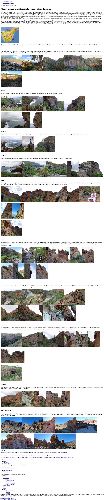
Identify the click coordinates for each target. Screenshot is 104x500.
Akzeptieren (2, 498)
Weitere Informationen (5, 499)
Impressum (13, 499)
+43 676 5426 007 (7, 1)
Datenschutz (6, 471)
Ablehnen (8, 498)
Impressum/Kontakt (7, 470)
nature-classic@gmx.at (8, 3)
